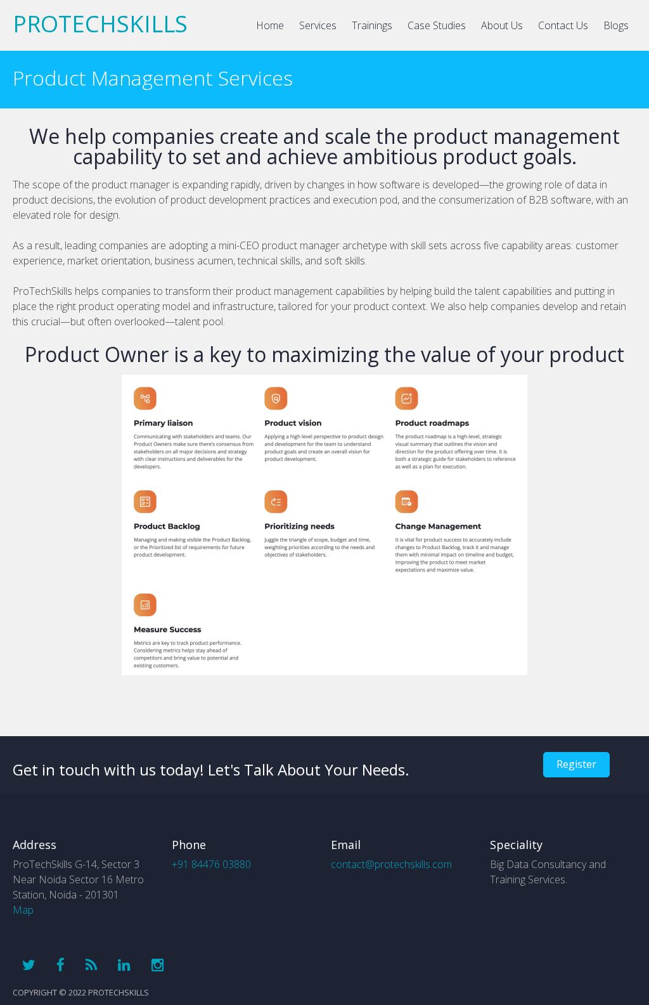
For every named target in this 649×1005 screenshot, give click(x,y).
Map (23, 910)
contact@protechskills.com (391, 864)
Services (318, 25)
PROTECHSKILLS (100, 23)
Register (576, 764)
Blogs (616, 25)
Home (270, 25)
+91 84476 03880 (211, 864)
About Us (502, 25)
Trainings (372, 25)
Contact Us (563, 25)
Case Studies (437, 25)
